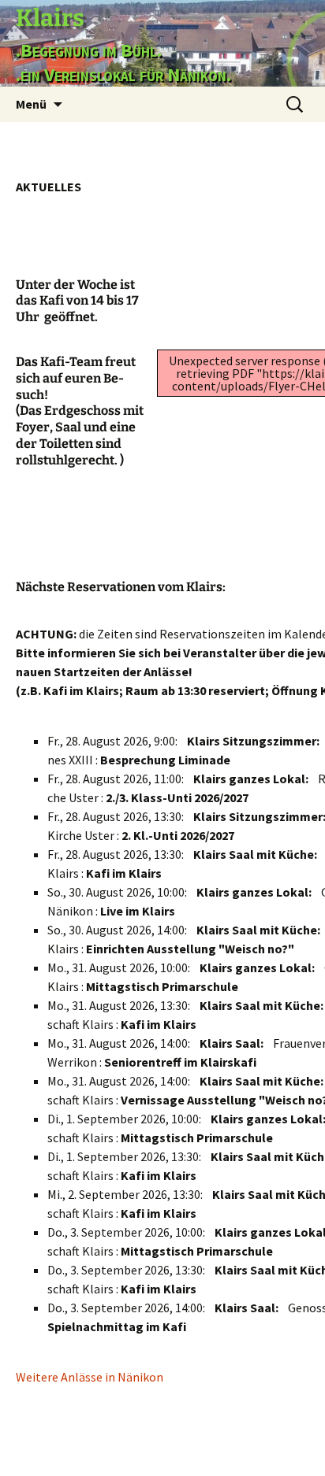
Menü (31, 104)
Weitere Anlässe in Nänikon (89, 1377)
